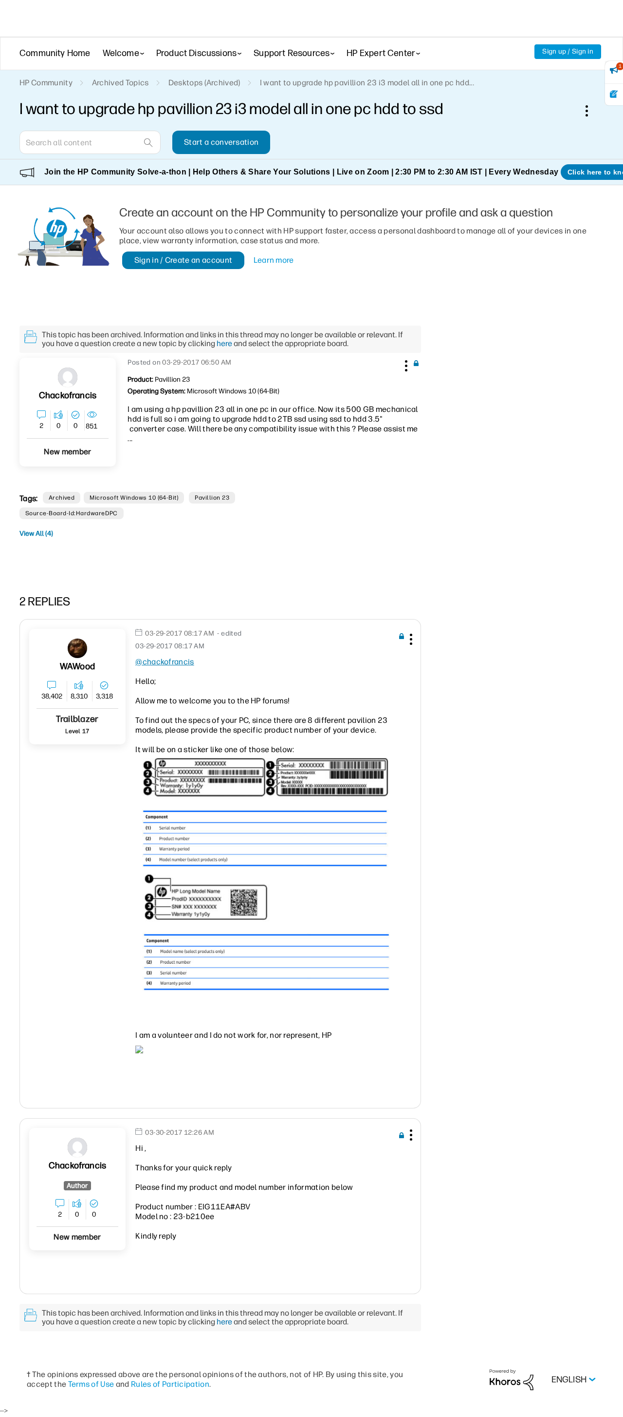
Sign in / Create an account (183, 260)
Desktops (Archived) (204, 82)
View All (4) (36, 533)
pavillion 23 (212, 497)
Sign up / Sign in (567, 51)
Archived (62, 497)
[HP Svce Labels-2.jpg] (265, 814)
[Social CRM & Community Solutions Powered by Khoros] (511, 1379)
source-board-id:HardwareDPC (71, 513)
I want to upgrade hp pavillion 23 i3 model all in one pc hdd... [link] (367, 82)
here (224, 343)
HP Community (46, 82)
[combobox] (90, 142)
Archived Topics (120, 82)
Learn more (274, 260)
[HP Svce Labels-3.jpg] (265, 932)
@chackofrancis (164, 661)
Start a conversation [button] (221, 142)
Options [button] (592, 110)
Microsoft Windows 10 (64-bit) (134, 497)
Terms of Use (91, 1384)
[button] (405, 364)
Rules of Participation (170, 1384)
